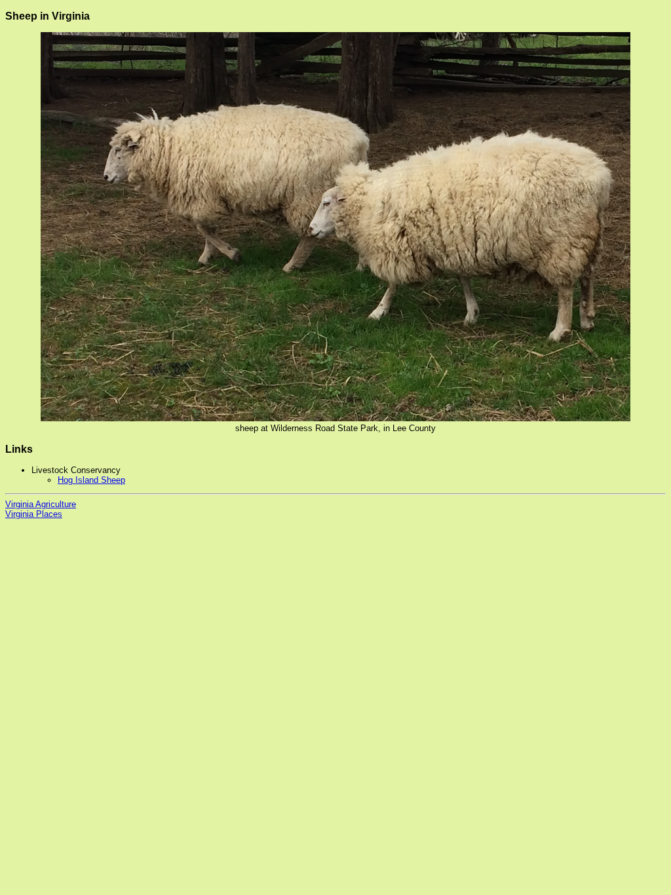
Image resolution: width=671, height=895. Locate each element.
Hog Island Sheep (91, 480)
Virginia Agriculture (40, 504)
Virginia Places (33, 514)
